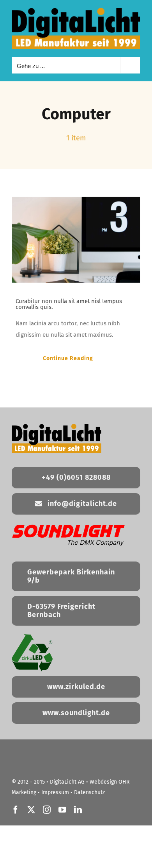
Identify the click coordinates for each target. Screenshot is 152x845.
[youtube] (62, 810)
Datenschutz (89, 792)
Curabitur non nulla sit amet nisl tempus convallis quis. (69, 304)
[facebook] (15, 810)
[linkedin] (78, 810)
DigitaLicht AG (67, 782)
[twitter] (31, 810)
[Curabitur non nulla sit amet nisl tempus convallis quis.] (76, 240)
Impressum (55, 792)
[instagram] (47, 810)
